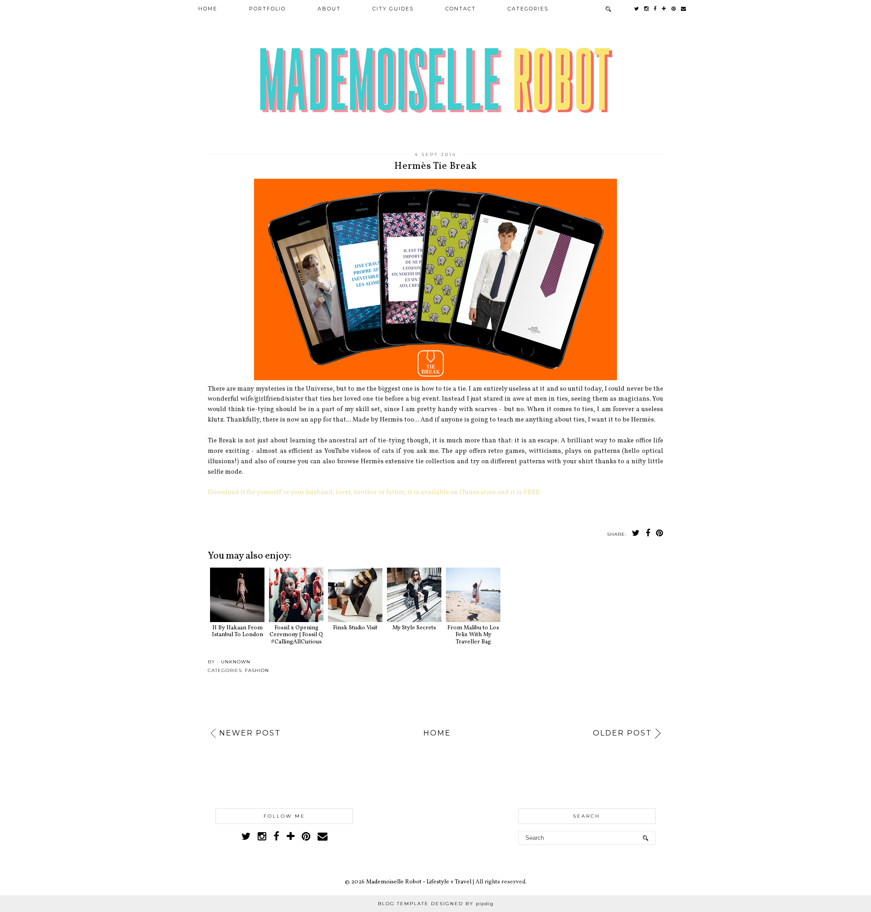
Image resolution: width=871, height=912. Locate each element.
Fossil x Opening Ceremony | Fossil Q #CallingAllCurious (296, 635)
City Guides (393, 8)
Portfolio (267, 8)
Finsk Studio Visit (355, 628)
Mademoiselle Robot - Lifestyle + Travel (418, 882)
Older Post (622, 733)
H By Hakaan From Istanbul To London (237, 631)
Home (207, 8)
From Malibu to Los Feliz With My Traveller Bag (473, 635)
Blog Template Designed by (436, 904)
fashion (257, 670)
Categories (528, 8)
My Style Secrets (414, 628)
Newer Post (250, 733)
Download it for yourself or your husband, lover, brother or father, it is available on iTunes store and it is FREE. (374, 492)
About (329, 8)
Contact (460, 8)
